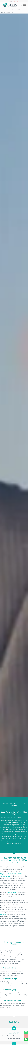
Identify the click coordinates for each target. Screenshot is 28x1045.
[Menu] (24, 5)
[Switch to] (11, 1)
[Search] (20, 5)
